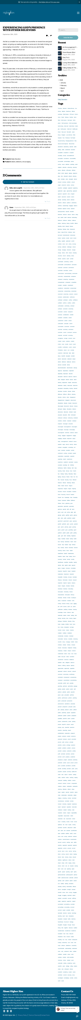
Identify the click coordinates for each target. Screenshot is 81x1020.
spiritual (76, 877)
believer (69, 220)
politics (59, 712)
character (69, 249)
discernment (73, 400)
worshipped (60, 977)
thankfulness (60, 921)
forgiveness (60, 488)
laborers (69, 612)
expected (72, 456)
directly (64, 397)
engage (74, 435)
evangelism (64, 447)
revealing (63, 821)
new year (63, 656)
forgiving (74, 488)
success (69, 898)
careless (59, 244)
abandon (71, 146)
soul (65, 868)
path (75, 689)
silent (73, 860)
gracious (75, 521)
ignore (59, 568)
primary (67, 742)
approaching (69, 191)
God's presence (65, 123)
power (69, 718)
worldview (60, 975)
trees (67, 933)
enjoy (59, 441)
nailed (59, 656)
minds (76, 641)
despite (69, 382)
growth (62, 529)
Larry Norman (69, 135)
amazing (64, 182)
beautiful (72, 211)
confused (72, 305)
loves (74, 624)
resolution (60, 812)
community (60, 276)
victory (64, 960)
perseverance (61, 703)
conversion (66, 326)
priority (64, 745)
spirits (75, 871)
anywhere (60, 188)
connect (65, 311)
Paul (63, 137)
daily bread (65, 353)
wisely (59, 969)
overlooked (60, 677)
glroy (62, 518)
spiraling (68, 871)
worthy (75, 977)
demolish (64, 364)
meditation (69, 633)
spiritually (71, 877)
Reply (48, 201)
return (59, 821)
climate (59, 258)
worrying (69, 975)
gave (71, 503)
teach (63, 916)
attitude (64, 202)
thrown (73, 924)
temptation (60, 919)
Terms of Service (34, 1015)
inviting (59, 603)
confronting (66, 305)
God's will (66, 126)
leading (72, 615)
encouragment (61, 432)
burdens (63, 238)
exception (68, 450)
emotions (60, 420)
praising (73, 721)
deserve (75, 376)
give (65, 512)
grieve (62, 527)
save (62, 836)
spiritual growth (69, 874)
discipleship (60, 403)
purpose (64, 771)
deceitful (63, 356)
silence (69, 860)
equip (63, 444)
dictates (69, 391)
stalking (66, 883)
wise (63, 969)
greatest (76, 524)
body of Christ (64, 232)
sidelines (60, 860)
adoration (64, 167)
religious (59, 798)
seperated (70, 845)
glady (72, 512)
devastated (60, 388)
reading (74, 774)
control (70, 323)
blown (59, 232)
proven (75, 762)
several (67, 854)
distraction (66, 412)
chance (74, 247)
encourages (60, 429)
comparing (65, 279)
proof (63, 756)
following (69, 482)
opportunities (60, 668)
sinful (66, 863)
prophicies (73, 756)
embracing (70, 417)
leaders (64, 615)
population (73, 712)
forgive (69, 488)
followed (74, 479)
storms (59, 889)
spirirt (72, 871)
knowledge (60, 612)
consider (71, 314)
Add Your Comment (28, 182)
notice (67, 656)
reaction (70, 774)
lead (76, 615)
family (63, 471)
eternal (67, 444)
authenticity (74, 202)
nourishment (60, 659)
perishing (75, 697)
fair (68, 465)
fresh (71, 497)
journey (65, 606)
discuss (75, 406)
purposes (60, 771)
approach (75, 191)
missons (69, 650)
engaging (60, 438)
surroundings (60, 907)
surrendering (67, 904)
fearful (74, 471)
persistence (67, 703)
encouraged (60, 426)
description (60, 376)
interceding (70, 588)
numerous (66, 659)
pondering (64, 712)
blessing (64, 229)
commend (65, 267)
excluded (70, 453)
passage (75, 686)
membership (60, 636)
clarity (72, 255)
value (72, 954)
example (63, 450)
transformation (61, 930)
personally (73, 703)
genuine (64, 509)
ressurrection (66, 815)
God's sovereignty (73, 123)
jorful (61, 606)
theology (71, 921)
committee (65, 270)
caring (70, 244)
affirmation (68, 170)
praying (59, 727)
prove (59, 765)
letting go (60, 621)
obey (63, 662)
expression (71, 462)
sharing (66, 857)
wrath (62, 980)
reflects (69, 789)
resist (73, 809)
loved (71, 624)
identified (66, 562)
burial (71, 238)
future (63, 503)
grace (71, 521)
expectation (66, 456)
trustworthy (64, 942)
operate (68, 665)
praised (72, 718)
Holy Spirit (69, 132)
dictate (73, 391)
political (75, 709)
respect (68, 812)
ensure (74, 441)
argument (65, 193)
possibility (60, 718)
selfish (75, 842)
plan (59, 709)
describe (70, 373)
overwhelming (73, 680)
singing (69, 863)
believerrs (60, 220)
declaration (64, 359)
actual (63, 164)
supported (64, 901)
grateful (59, 524)
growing (74, 527)
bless (68, 229)
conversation (60, 326)
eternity (71, 444)
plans (74, 706)
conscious (60, 314)
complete (65, 285)
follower (64, 482)
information (65, 580)
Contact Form (45, 1015)
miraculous (64, 647)
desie (59, 379)
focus (70, 479)
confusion (60, 308)
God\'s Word (71, 126)
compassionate (61, 282)
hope (67, 556)
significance (65, 860)
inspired (65, 583)
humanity (60, 559)
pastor (71, 689)
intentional (60, 588)
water (63, 966)
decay (59, 356)
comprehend (66, 288)
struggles (75, 892)
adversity (75, 167)
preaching (65, 730)
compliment (60, 288)
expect (64, 459)
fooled (62, 485)
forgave (70, 485)
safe (59, 830)
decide (59, 359)
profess (74, 751)
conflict (73, 303)
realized (63, 777)
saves (59, 836)
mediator (60, 633)
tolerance (71, 927)
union (59, 951)
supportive (69, 901)
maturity (72, 630)
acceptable (60, 152)
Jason (73, 132)
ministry (68, 644)
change (59, 249)
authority (60, 205)
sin (68, 865)
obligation (67, 662)
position (64, 715)
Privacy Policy (22, 1015)
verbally (64, 957)
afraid (62, 173)
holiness (73, 544)
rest (64, 818)
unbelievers (68, 945)
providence (68, 765)
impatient (73, 571)
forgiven (65, 488)
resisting (69, 809)
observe (59, 665)
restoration (60, 818)
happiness (73, 535)
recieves (64, 783)
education (65, 415)
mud (72, 653)
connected (65, 308)
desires (71, 379)
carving (59, 247)
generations (60, 506)
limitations (65, 621)
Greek (59, 132)
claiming (68, 255)
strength (69, 889)
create (63, 341)
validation (60, 954)
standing (59, 886)
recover (69, 783)
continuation (60, 323)
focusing (67, 479)
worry (73, 975)
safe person (70, 827)
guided (64, 532)
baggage (71, 205)
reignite (63, 792)
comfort (71, 261)
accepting (60, 155)
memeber (71, 636)
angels (59, 185)
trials (65, 936)
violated (68, 960)
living (73, 621)
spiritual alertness (61, 874)
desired (67, 379)
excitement (60, 453)
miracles (73, 644)
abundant (73, 149)
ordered (65, 671)
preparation (67, 733)
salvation (68, 830)
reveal (71, 821)
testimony (73, 919)
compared (60, 279)
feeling (66, 473)
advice (59, 170)
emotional (75, 417)
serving (63, 854)
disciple (69, 403)
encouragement (67, 426)
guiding (74, 532)
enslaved (71, 441)
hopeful (65, 553)
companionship (67, 276)
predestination (61, 733)
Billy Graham (66, 114)
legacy (74, 618)
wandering (69, 963)
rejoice (76, 792)
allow (59, 179)
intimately (60, 597)
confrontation (61, 305)
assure (72, 196)
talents (72, 910)
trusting (59, 942)
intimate (64, 597)
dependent (71, 370)
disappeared (72, 397)
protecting (75, 759)
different (65, 394)
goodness (69, 518)
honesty (62, 547)
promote (60, 756)
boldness (70, 232)
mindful (72, 641)
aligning (70, 173)
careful (72, 241)
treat (64, 933)
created (59, 341)
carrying (74, 244)
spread (75, 880)
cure (69, 350)
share (63, 857)
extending (65, 465)
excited (72, 450)
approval (60, 193)
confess (70, 300)
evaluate (60, 447)
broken (59, 238)
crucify (70, 347)
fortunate (60, 491)
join (58, 606)
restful (71, 815)
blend (63, 226)
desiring (59, 382)
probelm (59, 748)
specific (59, 871)
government (66, 521)
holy (59, 547)
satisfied (63, 833)
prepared (73, 733)
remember (74, 798)
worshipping (66, 977)
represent (64, 807)
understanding (68, 948)
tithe (62, 927)
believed (69, 217)
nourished (72, 656)
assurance (64, 196)
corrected (65, 335)
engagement (69, 435)
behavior (65, 214)
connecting (70, 308)
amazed (59, 182)
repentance (74, 804)
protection (60, 762)
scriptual (75, 836)
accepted (71, 152)
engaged (64, 435)
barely (68, 208)
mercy (63, 641)
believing (64, 223)
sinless (73, 863)
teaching (60, 916)
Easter (62, 117)
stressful (59, 892)
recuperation (74, 783)
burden (67, 238)
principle (71, 742)
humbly (68, 559)
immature (68, 568)
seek (72, 842)
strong (70, 892)
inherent (70, 580)
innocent (75, 580)
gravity (71, 524)
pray (63, 727)
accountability (73, 158)
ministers (60, 644)
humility (72, 559)
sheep (70, 857)
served (59, 851)
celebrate (64, 247)
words (74, 972)
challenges (69, 247)
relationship (70, 795)
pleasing (62, 709)
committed (60, 270)
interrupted (67, 594)
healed (67, 538)
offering (63, 665)
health (75, 538)
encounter (70, 423)
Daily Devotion (16, 159)
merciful (59, 641)
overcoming (65, 674)
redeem (64, 786)
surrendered (60, 904)
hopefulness (60, 553)
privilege (68, 745)
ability (63, 149)
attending (64, 199)
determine (75, 385)
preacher (60, 730)
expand (74, 453)
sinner (63, 865)
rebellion (69, 780)
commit (70, 270)
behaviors (60, 214)
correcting (70, 335)
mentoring (75, 639)
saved (75, 833)
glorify (71, 515)
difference (60, 394)
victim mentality (70, 957)
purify (73, 768)
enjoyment (69, 438)
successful (64, 898)
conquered (70, 311)
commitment (71, 267)
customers (60, 353)
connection (60, 311)
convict (64, 332)
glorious (75, 515)
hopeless (60, 556)
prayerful (64, 724)
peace (59, 695)
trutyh (59, 945)
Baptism (63, 111)
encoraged (65, 423)
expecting (60, 459)
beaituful (73, 208)
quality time (74, 771)
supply (59, 901)
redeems (60, 786)
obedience (71, 659)
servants (69, 848)
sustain (63, 910)
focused (62, 479)
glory (59, 518)
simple (59, 863)
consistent (60, 317)
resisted (65, 809)
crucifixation (65, 347)
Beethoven (68, 111)
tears (67, 916)
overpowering (73, 677)
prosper (65, 759)
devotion (65, 391)
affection (63, 170)
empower (60, 423)
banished (60, 208)
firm (77, 476)
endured (72, 432)
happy (59, 538)
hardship (63, 538)
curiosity (72, 350)
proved (72, 762)
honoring (60, 550)
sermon (65, 848)
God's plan (69, 120)
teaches (69, 913)
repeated (69, 804)
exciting (65, 453)
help (63, 544)
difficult (69, 394)
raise (62, 774)
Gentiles (71, 117)
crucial (74, 344)
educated (60, 415)
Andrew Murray (71, 108)
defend (59, 361)
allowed (70, 176)
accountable (60, 161)
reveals (67, 821)
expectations (60, 456)
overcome (60, 674)
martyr (63, 630)
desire (13, 162)
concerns (71, 294)
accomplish (60, 158)
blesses (71, 226)
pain (68, 683)
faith (73, 468)
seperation (60, 848)
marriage (72, 627)
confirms (65, 303)
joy (71, 606)
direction (60, 397)
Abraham (65, 108)
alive (62, 176)
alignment (75, 173)
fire (74, 476)
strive (67, 892)
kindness (70, 609)
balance (75, 205)
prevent (59, 742)
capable (63, 241)
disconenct (74, 403)
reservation (74, 807)
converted (72, 326)
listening (69, 621)
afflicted (73, 170)
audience (69, 202)
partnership (70, 686)
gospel (73, 518)
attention (72, 199)
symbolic (68, 910)
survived (60, 910)
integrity (63, 585)
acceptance (66, 152)
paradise (71, 683)
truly (66, 939)
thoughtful (60, 924)
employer (74, 420)
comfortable (60, 261)
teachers (65, 913)
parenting (60, 686)
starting (64, 886)
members (66, 636)
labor (73, 612)
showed (74, 857)
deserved (65, 376)
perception (66, 695)
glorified (67, 515)
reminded (67, 801)
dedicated (69, 359)
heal (59, 541)
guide (71, 532)
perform (70, 697)
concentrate (73, 291)
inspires (69, 583)
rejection (72, 792)
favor (71, 471)
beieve (73, 214)
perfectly (72, 695)
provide (59, 768)
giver (62, 512)
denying (75, 367)
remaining (64, 798)
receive (73, 780)
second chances (66, 839)
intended (68, 585)
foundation (69, 491)
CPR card (72, 114)
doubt (75, 412)
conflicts (69, 303)
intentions (65, 588)
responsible (60, 815)
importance (66, 574)
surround (72, 907)
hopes (64, 556)
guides (68, 532)
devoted (75, 388)
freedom (72, 494)
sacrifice (65, 827)
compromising (67, 291)
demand (59, 364)
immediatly (73, 568)
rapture (66, 774)
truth (75, 942)
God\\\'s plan (75, 129)
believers (19, 162)
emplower (69, 420)
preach (69, 730)
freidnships (67, 497)
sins (66, 865)
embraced (60, 417)
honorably (71, 547)
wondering (65, 972)
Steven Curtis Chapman (63, 143)
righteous (60, 824)
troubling (60, 939)
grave (68, 524)
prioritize (60, 745)
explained (66, 462)
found (59, 494)
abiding (59, 149)
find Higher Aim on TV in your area (49, 2)
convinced (69, 332)
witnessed (66, 969)
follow (59, 485)
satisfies (67, 833)
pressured (60, 739)
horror (74, 556)
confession (65, 300)
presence (64, 736)
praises (59, 721)
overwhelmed (66, 680)
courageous (60, 338)
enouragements (64, 441)
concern (76, 294)
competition (73, 282)
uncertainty (74, 945)
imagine (63, 568)
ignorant (73, 565)
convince (74, 332)
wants (74, 963)
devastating (66, 388)
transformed (67, 930)
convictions (70, 329)
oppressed (60, 671)
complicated (70, 285)
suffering (74, 898)
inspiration (60, 583)
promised (63, 753)
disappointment (61, 400)
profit (59, 753)
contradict (66, 323)
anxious (72, 185)
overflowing (71, 674)
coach (68, 258)
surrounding (66, 907)
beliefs (62, 217)
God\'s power (63, 129)
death (73, 353)
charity (63, 252)
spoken (71, 880)
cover (74, 338)
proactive (73, 745)
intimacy (72, 594)
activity (59, 164)
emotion (64, 420)
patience (60, 692)
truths (72, 942)
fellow (75, 473)
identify (75, 562)
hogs (70, 544)
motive (65, 653)
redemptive (75, 786)
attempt (59, 199)
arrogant (72, 193)
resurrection (68, 818)
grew (59, 527)
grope (70, 527)
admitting (72, 164)
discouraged (60, 406)
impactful (65, 571)
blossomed (72, 229)
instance (73, 583)
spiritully (59, 880)
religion (74, 795)
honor (67, 550)
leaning (59, 618)
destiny (65, 385)
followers (60, 482)
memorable (60, 639)
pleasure (67, 709)
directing (73, 394)
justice (74, 606)
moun (69, 653)
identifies (71, 562)
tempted (65, 919)
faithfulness (60, 468)
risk (63, 824)
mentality (70, 639)
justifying (65, 609)
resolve (64, 812)
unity (62, 951)
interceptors (60, 591)
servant (73, 848)
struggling (64, 895)
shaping (75, 854)
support (73, 901)
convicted (60, 329)
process (73, 748)
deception (68, 356)
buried (74, 238)
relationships (64, 795)
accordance (66, 158)
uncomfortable (61, 948)
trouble (72, 936)
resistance (60, 809)
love (59, 627)
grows (59, 529)
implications (60, 574)
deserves (70, 376)
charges (73, 249)
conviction (60, 332)
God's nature (64, 120)
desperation (64, 382)
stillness (74, 886)
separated (65, 845)
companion (73, 276)
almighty (63, 179)
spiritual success (64, 877)
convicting (65, 329)
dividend (71, 412)
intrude (68, 597)
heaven (59, 544)
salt (64, 830)
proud (68, 762)
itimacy (68, 603)
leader (68, 615)
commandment (67, 264)
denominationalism (62, 367)
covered (70, 338)
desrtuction (74, 382)
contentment (60, 320)
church (64, 255)
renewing (64, 804)
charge (59, 252)
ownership (60, 683)
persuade (70, 706)
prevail (69, 739)
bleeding (59, 226)
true (63, 939)
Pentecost (67, 137)
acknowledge (67, 161)
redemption (69, 786)
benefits (72, 223)
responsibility (74, 812)
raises (59, 774)
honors (64, 550)
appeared (70, 188)
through (69, 924)
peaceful (73, 692)
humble (64, 559)
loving (62, 627)
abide (75, 146)
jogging (75, 603)
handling (68, 535)
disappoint (67, 400)
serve (66, 851)
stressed (73, 889)
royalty (69, 824)
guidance (60, 532)
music (75, 653)
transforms (73, 930)
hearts (71, 541)
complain (60, 285)
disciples (65, 403)
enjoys (73, 438)
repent (59, 807)
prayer (72, 724)
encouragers (74, 426)
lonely (59, 624)
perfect (59, 697)
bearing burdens (61, 211)
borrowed (60, 235)
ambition (69, 182)
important (72, 574)
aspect (59, 196)
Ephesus (67, 117)
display (64, 409)
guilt (62, 535)
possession (74, 715)
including (65, 577)
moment (74, 650)
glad (75, 512)
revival (75, 821)
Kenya (59, 135)
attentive (60, 202)
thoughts (65, 924)
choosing (74, 252)
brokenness (72, 235)
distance (74, 409)
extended (60, 465)
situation (72, 865)
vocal (72, 960)
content (65, 320)
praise (69, 721)
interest (71, 591)
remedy (69, 798)
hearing (62, 541)
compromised (73, 288)
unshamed (66, 951)
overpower (60, 680)
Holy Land (63, 132)
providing (64, 768)
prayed (59, 724)
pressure (65, 739)
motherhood (60, 653)
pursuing (69, 771)
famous (67, 471)
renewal (59, 804)
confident (60, 303)
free (63, 497)
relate (59, 795)
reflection (65, 789)
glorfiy (63, 515)
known (65, 612)
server (63, 851)
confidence (75, 300)
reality (59, 777)
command (60, 267)
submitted (69, 895)
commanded (60, 264)
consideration (66, 314)
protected (70, 759)
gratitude (64, 524)
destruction (69, 385)
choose (70, 252)
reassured (60, 780)
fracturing (63, 494)
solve (62, 868)
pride (63, 742)
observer (72, 662)
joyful (68, 606)
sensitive (60, 845)
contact (70, 317)
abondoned (67, 149)
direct (68, 397)
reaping (75, 777)
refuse (73, 789)
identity (59, 565)
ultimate (63, 945)
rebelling (65, 780)
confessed (60, 300)
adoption (60, 167)
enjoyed (64, 438)
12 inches (60, 108)
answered (64, 185)
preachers (72, 727)
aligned (66, 173)
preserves (73, 736)
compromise (60, 291)
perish (59, 700)
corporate (60, 335)
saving (65, 836)
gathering (67, 503)
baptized (64, 208)
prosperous (60, 759)
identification (60, 562)
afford (59, 173)
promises (68, 753)
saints (62, 830)
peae (62, 695)
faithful (65, 468)
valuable (64, 954)
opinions (72, 665)
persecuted (63, 700)
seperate (75, 845)
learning (63, 618)
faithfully (72, 465)
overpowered (66, 677)
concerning (65, 294)
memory (65, 639)
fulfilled (68, 500)
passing (59, 689)
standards (71, 883)
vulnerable (60, 963)
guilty (59, 535)
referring (60, 789)
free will (68, 494)
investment (64, 600)
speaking (69, 868)
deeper (73, 359)
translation (60, 933)
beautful (67, 211)
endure (76, 432)
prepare (59, 736)
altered (75, 179)
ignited (66, 565)
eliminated (73, 415)
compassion (67, 282)
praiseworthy (64, 721)
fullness (59, 503)
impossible (60, 577)
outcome (69, 671)
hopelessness (71, 553)
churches (60, 255)
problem (69, 748)
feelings (62, 473)
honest (66, 547)
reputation (69, 807)
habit (65, 535)
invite (73, 600)
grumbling (71, 529)
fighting (59, 476)
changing (64, 249)
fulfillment (73, 500)
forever (66, 485)
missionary (60, 650)
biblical (76, 223)
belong (68, 223)
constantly (65, 317)
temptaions (71, 916)
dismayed (60, 409)
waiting (64, 963)
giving (68, 512)
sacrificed (60, 827)
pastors (67, 689)
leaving (70, 618)
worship (71, 977)
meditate (64, 633)
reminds (71, 801)
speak (73, 868)
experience (60, 462)
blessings (60, 229)
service (70, 851)
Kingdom (63, 135)
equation (60, 444)
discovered (66, 406)
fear (59, 473)
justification (60, 609)
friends (59, 500)
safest (74, 827)
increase (70, 577)
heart (75, 541)
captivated (68, 241)
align (59, 176)
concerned (60, 294)
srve (59, 883)
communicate (61, 273)
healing (71, 538)
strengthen (64, 889)
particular (65, 686)
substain (59, 898)
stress (63, 892)
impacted (60, 571)
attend (68, 199)
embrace (65, 417)
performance (64, 697)
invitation (69, 600)
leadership (60, 615)
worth (59, 980)
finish (71, 476)
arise (69, 193)
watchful (60, 966)
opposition (72, 668)
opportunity (66, 668)
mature (67, 630)
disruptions (69, 409)
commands (74, 264)
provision (69, 768)
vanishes (60, 957)
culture (65, 350)
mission (65, 650)
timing (59, 927)
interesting (66, 591)
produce (64, 751)
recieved (60, 783)
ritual (66, 824)
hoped (71, 550)
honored (75, 547)
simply (63, 863)
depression (65, 373)
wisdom (75, 966)
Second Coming (61, 140)
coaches (64, 258)
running (73, 824)
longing (62, 624)
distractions (60, 412)
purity (76, 768)
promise (72, 753)
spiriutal (67, 880)
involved (63, 603)
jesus (71, 603)
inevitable (75, 577)
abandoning (66, 146)
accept (64, 155)
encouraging (26, 162)
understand (74, 948)
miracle (59, 647)
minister (64, 644)
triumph (68, 936)
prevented (74, 739)
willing (71, 966)
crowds (66, 344)
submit (73, 895)
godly (65, 518)
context (70, 320)
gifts (68, 509)
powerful (65, 718)
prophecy (68, 756)
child (67, 252)
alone (67, 179)
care (67, 244)
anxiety (68, 185)
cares (63, 244)
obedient (60, 662)
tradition (75, 927)
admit (76, 164)
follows (73, 482)
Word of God (71, 143)
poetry (71, 709)
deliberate (69, 361)
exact (59, 450)
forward (64, 491)
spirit (63, 880)
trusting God (74, 939)
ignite (70, 565)
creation (72, 341)
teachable (60, 913)
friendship (75, 497)
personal (60, 706)
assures (68, 196)
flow (59, 479)
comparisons (71, 279)
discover (71, 406)
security (64, 842)
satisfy (71, 833)
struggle (59, 895)
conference (72, 297)
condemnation (66, 297)
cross (63, 344)
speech (63, 871)
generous (60, 509)
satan (59, 833)
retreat (73, 818)
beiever (69, 214)
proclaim (60, 751)
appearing (75, 188)
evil (74, 447)
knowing (75, 609)
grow (66, 529)
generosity (71, 506)
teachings (74, 913)
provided (63, 765)
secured (59, 842)
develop (71, 388)
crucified (60, 347)
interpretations (61, 594)
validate (74, 951)
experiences (69, 459)
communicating (68, 273)
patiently (64, 692)
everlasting (70, 447)
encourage (66, 429)
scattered (70, 836)
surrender (72, 904)
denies (68, 364)
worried (65, 975)
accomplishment (70, 155)
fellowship (71, 473)
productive (69, 751)
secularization (73, 839)
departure (60, 370)
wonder (70, 972)
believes (74, 220)
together (66, 927)
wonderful (60, 972)
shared (59, 857)
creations (68, 341)
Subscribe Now (68, 37)
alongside (71, 179)
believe (59, 223)
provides (73, 765)
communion (74, 273)
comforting (66, 261)
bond (74, 232)
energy (59, 435)
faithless (69, 468)
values (68, 954)
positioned (60, 715)
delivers (73, 361)
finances (63, 476)
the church (66, 921)
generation (66, 506)
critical (59, 344)
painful (64, 683)
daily (70, 353)
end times (67, 432)
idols (63, 565)
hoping (70, 556)
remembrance (61, 801)
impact (69, 571)
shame (71, 854)
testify (69, 919)
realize (67, 777)
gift (70, 509)
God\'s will (69, 129)
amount (73, 182)
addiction (67, 164)
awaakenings (65, 205)
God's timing (60, 126)
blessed (67, 226)
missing (74, 647)
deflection (64, 361)
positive (69, 715)
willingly (67, 966)
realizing (71, 777)
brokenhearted (66, 235)
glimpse (59, 515)
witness (71, 969)
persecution (69, 700)
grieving (66, 527)
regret (59, 792)
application (60, 191)
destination (60, 385)
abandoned (60, 146)
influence (60, 580)
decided (73, 356)
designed (63, 379)
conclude (60, 297)
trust (69, 942)
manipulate (66, 627)
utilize (71, 951)
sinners (59, 865)
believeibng (74, 217)
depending (60, 373)
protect (64, 762)
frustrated (64, 500)
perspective (64, 706)
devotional (60, 391)
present (68, 736)
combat (71, 258)
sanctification (74, 830)
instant (59, 585)
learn (67, 618)
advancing (69, 167)
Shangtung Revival (69, 140)
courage (65, 338)
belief (65, 217)
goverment (60, 521)
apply (64, 191)
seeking (68, 842)
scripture (60, 839)
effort (69, 415)
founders (74, 491)
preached (67, 727)
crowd (70, 344)
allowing (74, 176)
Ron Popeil (73, 137)
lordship (67, 624)
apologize (65, 188)
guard (75, 529)
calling (59, 241)
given (73, 509)
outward (74, 671)
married (59, 630)
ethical (75, 444)
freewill (59, 497)
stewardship (69, 886)
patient (68, 692)
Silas (75, 140)
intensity (72, 585)
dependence (65, 370)
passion (63, 689)
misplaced (70, 647)
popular (68, 712)
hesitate (66, 544)
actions (72, 161)
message (68, 641)
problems (64, 748)
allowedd (66, 176)
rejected (67, 792)
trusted (69, 939)
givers (59, 512)
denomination (70, 367)
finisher (68, 476)
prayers (68, 724)
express (76, 462)
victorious (60, 960)
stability (62, 883)
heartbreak (67, 541)
